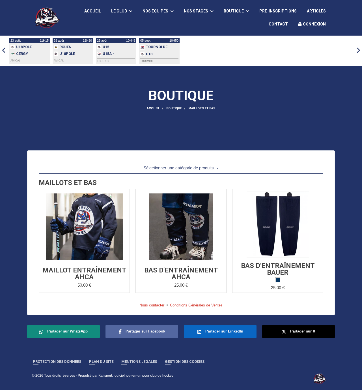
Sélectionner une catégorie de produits (179, 167)
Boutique (234, 11)
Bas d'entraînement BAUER (278, 269)
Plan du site (101, 361)
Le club (119, 11)
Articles (316, 11)
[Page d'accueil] (320, 378)
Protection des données (57, 361)
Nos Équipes (156, 11)
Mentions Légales (139, 361)
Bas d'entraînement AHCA (181, 273)
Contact (278, 24)
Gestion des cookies (184, 361)
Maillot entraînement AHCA (84, 273)
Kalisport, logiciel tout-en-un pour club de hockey (135, 376)
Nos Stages (196, 11)
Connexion (314, 24)
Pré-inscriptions (278, 11)
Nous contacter (151, 305)
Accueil (92, 11)
